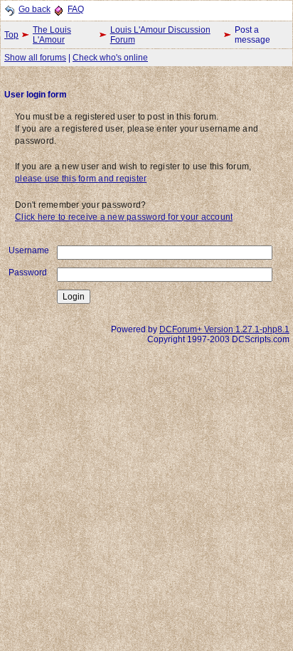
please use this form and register (80, 179)
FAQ (76, 9)
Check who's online (110, 58)
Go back (34, 9)
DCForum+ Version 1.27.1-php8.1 (224, 329)
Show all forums (35, 58)
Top (11, 35)
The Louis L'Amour (52, 35)
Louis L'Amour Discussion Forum (160, 35)
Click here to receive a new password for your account (124, 217)
